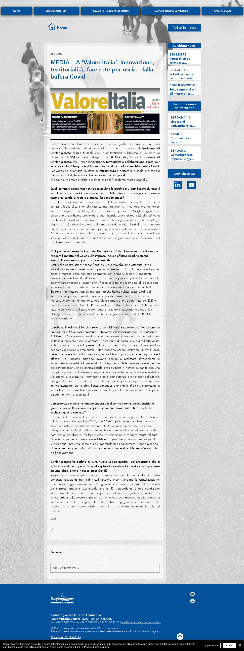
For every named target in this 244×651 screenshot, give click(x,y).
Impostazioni (211, 645)
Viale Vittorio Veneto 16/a (69, 619)
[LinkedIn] (178, 185)
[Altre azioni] (158, 54)
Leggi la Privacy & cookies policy (92, 647)
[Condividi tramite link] (52, 529)
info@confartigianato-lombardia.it (141, 622)
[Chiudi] (240, 645)
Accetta (229, 645)
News (53, 518)
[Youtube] (191, 185)
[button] (184, 173)
